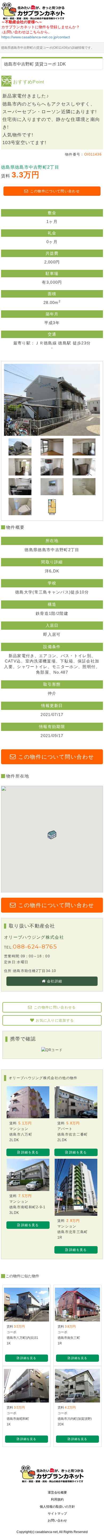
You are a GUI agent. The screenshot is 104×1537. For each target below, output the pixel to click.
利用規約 (57, 1499)
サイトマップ (57, 1513)
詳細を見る (30, 1152)
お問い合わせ (57, 1520)
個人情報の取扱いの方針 (57, 1506)
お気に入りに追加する (55, 1020)
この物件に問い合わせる (55, 1007)
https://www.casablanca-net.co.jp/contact (35, 37)
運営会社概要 (57, 1492)
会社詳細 (54, 981)
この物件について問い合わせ (55, 191)
